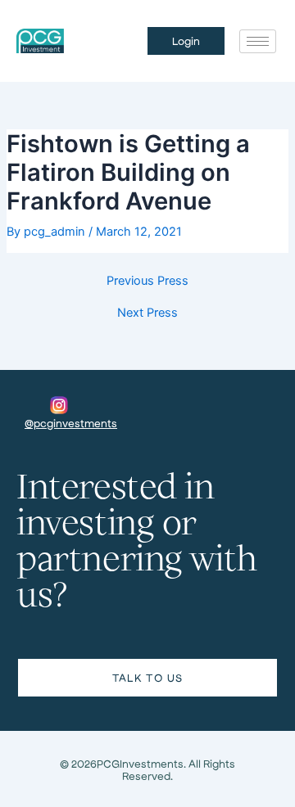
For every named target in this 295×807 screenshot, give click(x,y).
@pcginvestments (71, 423)
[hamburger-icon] (257, 41)
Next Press (147, 313)
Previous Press (147, 281)
